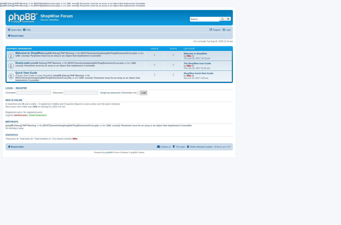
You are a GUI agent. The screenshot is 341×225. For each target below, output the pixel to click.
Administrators (21, 115)
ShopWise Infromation (19, 49)
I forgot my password (110, 92)
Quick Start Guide (26, 72)
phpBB (109, 152)
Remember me (129, 92)
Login (9, 88)
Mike (189, 56)
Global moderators (38, 115)
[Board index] (23, 17)
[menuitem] (27, 29)
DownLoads (22, 62)
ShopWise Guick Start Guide (198, 73)
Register (21, 88)
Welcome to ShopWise (29, 53)
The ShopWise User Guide (197, 63)
